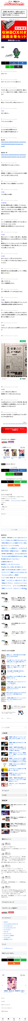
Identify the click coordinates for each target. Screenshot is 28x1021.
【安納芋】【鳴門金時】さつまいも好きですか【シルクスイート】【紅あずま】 (14, 537)
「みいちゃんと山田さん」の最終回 (9, 575)
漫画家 (9, 464)
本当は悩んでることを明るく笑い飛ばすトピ (12, 567)
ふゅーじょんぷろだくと (8, 992)
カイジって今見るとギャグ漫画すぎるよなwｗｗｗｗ (14, 540)
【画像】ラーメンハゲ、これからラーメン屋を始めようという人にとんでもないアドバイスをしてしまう (14, 588)
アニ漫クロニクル (8, 948)
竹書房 (12, 458)
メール (2, 509)
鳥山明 (13, 464)
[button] (18, 66)
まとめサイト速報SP (9, 935)
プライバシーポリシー (6, 1008)
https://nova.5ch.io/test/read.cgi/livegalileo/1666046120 (15, 423)
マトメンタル (7, 937)
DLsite (22, 447)
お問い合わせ (4, 1011)
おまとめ (6, 931)
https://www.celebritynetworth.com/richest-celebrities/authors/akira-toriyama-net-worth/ (13, 144)
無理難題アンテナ (8, 939)
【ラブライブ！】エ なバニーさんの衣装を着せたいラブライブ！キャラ (14, 585)
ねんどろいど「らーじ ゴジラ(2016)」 (10, 545)
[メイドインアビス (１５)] (14, 452)
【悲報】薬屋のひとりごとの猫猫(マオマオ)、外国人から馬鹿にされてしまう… (14, 543)
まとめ (4, 464)
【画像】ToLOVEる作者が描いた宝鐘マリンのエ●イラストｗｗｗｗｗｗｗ (14, 569)
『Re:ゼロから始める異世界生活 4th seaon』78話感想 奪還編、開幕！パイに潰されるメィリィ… (14, 556)
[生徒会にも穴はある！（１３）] (21, 452)
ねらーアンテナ (7, 933)
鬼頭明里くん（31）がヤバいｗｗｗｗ (10, 564)
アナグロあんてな (8, 925)
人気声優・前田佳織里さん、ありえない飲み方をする (14, 553)
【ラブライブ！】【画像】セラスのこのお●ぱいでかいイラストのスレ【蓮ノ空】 (14, 572)
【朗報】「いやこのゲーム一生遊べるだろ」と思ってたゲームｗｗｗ (14, 580)
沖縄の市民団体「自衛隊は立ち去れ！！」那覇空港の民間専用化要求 (14, 551)
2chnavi (6, 921)
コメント (3, 513)
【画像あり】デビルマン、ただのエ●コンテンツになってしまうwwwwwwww (14, 583)
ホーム (3, 998)
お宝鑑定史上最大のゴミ (7, 561)
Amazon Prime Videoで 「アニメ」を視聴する (15, 429)
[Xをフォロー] (7, 481)
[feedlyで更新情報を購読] (20, 481)
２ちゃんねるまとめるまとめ (11, 923)
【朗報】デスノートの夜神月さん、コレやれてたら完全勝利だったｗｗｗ (14, 548)
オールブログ (7, 929)
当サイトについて (5, 1004)
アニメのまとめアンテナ (10, 927)
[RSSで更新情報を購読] (14, 485)
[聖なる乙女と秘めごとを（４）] (7, 452)
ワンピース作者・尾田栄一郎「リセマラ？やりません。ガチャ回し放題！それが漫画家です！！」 (14, 577)
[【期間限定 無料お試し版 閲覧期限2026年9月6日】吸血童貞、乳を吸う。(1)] (12, 983)
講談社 (5, 458)
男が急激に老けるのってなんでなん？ (10, 559)
